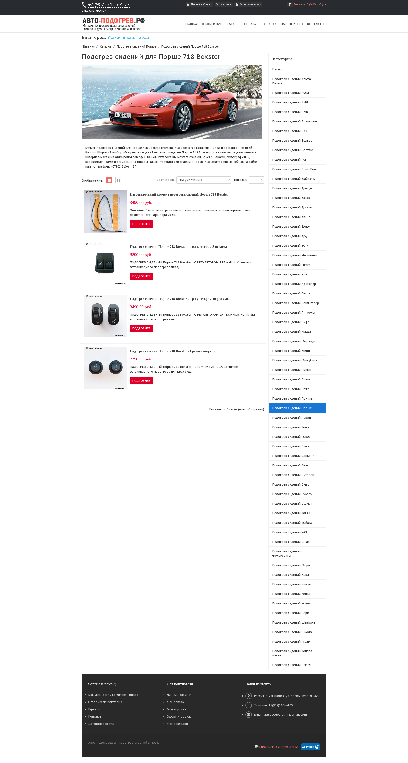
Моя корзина (176, 709)
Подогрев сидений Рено (290, 427)
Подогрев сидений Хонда (291, 603)
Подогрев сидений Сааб (290, 446)
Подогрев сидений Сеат (290, 465)
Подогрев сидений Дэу (289, 236)
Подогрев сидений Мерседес (294, 341)
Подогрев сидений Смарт (291, 484)
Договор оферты (101, 724)
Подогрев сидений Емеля (291, 665)
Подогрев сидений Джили (292, 207)
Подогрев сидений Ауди (290, 93)
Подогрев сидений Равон (291, 418)
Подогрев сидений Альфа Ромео (291, 81)
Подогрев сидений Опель (291, 379)
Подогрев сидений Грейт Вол (294, 169)
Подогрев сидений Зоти (290, 246)
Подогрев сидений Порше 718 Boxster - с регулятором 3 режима (178, 246)
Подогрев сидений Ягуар (291, 641)
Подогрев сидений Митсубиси (294, 360)
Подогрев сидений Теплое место (292, 653)
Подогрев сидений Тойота (292, 523)
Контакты (95, 716)
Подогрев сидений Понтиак (293, 398)
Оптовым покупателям (105, 702)
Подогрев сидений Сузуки (292, 503)
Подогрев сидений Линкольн (294, 312)
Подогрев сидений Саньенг (293, 456)
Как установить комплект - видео (113, 695)
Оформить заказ (250, 4)
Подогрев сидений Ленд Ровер (295, 303)
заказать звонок (94, 11)
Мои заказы (175, 702)
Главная (89, 46)
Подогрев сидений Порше (136, 46)
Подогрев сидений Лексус (291, 293)
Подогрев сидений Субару (292, 494)
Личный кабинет (201, 4)
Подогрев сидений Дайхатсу (293, 179)
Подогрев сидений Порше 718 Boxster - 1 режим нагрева (172, 351)
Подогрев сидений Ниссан (292, 370)
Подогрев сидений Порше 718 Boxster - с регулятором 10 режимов (180, 299)
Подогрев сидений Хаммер (292, 584)
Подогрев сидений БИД (290, 102)
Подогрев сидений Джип (291, 217)
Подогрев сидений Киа (289, 274)
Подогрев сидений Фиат (290, 542)
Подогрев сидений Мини (291, 351)
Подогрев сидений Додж (291, 226)
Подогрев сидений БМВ (290, 112)
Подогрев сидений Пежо (291, 389)
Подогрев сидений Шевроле (293, 622)
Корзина (226, 4)
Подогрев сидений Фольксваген (286, 553)
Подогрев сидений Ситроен (293, 475)
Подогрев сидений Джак (291, 198)
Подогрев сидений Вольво (292, 140)
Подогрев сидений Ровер (291, 437)
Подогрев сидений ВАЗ (289, 131)
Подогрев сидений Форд (291, 565)
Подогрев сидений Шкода (292, 632)
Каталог (106, 46)
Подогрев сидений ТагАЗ (291, 513)
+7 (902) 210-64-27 (109, 4)
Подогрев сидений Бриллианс (295, 121)
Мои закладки (177, 724)
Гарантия (94, 709)
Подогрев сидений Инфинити (294, 255)
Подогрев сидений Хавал (291, 575)
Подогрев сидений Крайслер (294, 284)
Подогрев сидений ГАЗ (289, 160)
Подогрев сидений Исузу (291, 265)
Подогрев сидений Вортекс (292, 150)
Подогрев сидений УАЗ (289, 532)
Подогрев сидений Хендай (292, 594)
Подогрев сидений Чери (290, 613)
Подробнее (141, 224)
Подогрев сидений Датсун (292, 188)
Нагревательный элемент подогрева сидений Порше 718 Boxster (179, 194)
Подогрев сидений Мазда (291, 332)
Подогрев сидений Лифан (291, 322)
